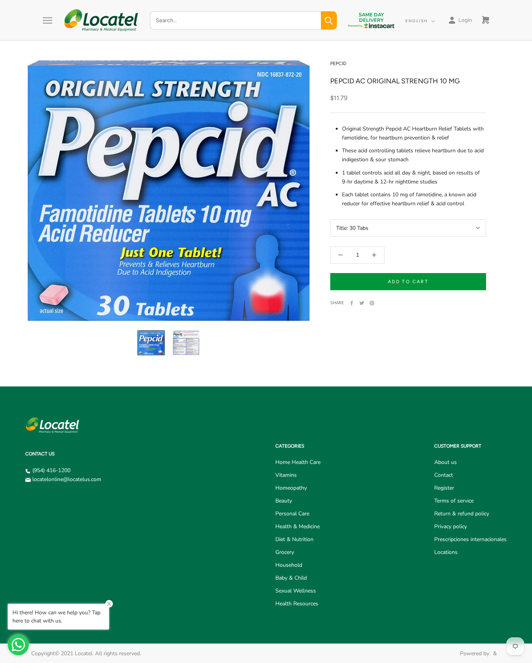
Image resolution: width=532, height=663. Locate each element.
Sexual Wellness (295, 590)
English (416, 20)
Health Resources (296, 603)
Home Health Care (298, 462)
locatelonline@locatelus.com (66, 479)
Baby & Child (291, 578)
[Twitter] (361, 303)
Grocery (284, 552)
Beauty (283, 500)
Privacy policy (450, 526)
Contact (443, 475)
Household (288, 565)
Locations (446, 552)
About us (445, 462)
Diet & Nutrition (294, 539)
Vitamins (286, 475)
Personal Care (292, 513)
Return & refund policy (461, 513)
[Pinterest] (372, 303)
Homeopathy (291, 488)
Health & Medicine (297, 526)
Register (444, 488)
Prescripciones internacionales (470, 539)
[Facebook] (351, 303)
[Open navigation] (47, 20)
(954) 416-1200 (51, 470)
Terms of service (454, 500)
